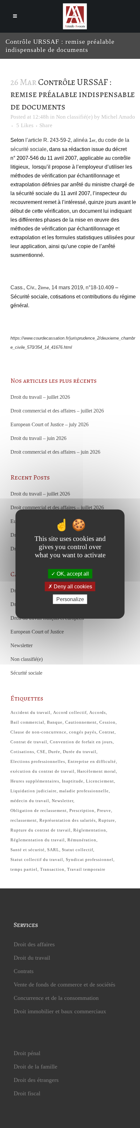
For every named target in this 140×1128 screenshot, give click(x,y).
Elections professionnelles (37, 761)
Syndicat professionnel (89, 859)
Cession (107, 722)
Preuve (104, 810)
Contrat (107, 732)
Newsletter (21, 645)
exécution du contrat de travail (42, 771)
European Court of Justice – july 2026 (49, 424)
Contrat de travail (28, 741)
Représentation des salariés (67, 820)
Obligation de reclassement (38, 810)
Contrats (24, 971)
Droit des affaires (34, 944)
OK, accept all (72, 573)
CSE (41, 751)
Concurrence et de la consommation (56, 998)
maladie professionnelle (84, 790)
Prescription (81, 810)
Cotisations (22, 751)
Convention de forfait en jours (81, 741)
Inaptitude (72, 781)
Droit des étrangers (36, 1080)
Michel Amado (118, 117)
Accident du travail (30, 712)
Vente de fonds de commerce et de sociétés (64, 984)
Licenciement (100, 781)
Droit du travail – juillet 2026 (40, 397)
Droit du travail (32, 957)
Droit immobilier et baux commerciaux (60, 1011)
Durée (54, 751)
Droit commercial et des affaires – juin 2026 (55, 452)
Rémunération (81, 839)
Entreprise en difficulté (92, 761)
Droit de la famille (35, 1066)
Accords (97, 712)
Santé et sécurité (27, 849)
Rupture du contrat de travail (40, 830)
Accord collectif (70, 712)
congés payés (82, 732)
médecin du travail (29, 800)
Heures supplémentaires (34, 781)
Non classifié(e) (74, 117)
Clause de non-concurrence (38, 732)
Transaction (52, 869)
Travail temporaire (86, 869)
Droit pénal (27, 1053)
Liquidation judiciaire (33, 790)
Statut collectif (77, 849)
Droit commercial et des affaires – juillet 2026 (57, 410)
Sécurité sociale (26, 673)
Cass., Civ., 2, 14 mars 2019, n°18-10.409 (62, 287)
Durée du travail (79, 751)
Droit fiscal (27, 1093)
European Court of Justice (37, 631)
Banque (55, 722)
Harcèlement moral (96, 771)
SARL (53, 849)
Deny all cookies (72, 586)
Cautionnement (81, 722)
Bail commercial (27, 722)
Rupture (106, 820)
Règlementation (89, 830)
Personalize (70, 599)
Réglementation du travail (37, 839)
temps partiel (23, 869)
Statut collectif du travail (36, 859)
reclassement (23, 820)
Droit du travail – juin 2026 (38, 438)
